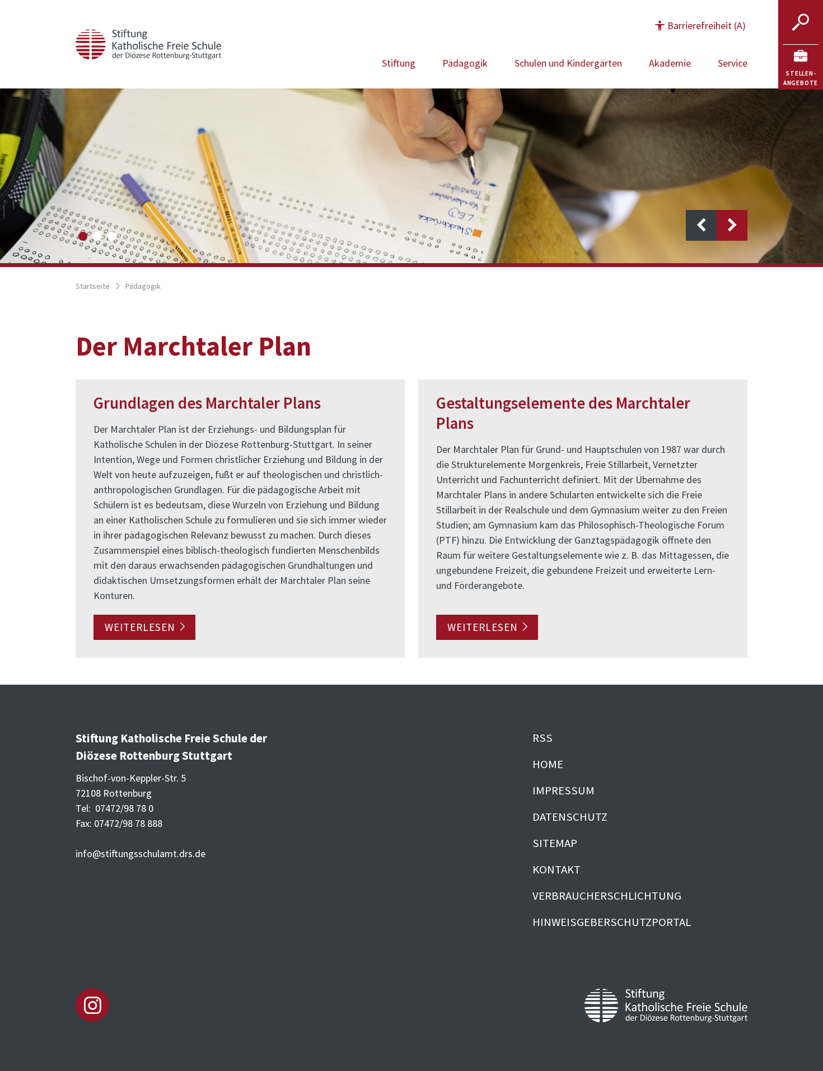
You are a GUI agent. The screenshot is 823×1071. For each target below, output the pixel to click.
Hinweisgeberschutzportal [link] (611, 922)
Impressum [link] (563, 790)
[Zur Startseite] (148, 43)
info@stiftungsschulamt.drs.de (140, 853)
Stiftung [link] (398, 63)
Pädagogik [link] (465, 63)
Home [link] (547, 764)
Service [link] (732, 63)
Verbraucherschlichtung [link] (606, 895)
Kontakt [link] (556, 869)
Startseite (93, 286)
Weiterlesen (140, 627)
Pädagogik (143, 286)
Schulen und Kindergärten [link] (568, 63)
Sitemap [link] (554, 843)
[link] (801, 67)
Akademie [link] (670, 63)
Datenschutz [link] (569, 817)
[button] (700, 25)
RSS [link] (542, 738)
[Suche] (801, 22)
